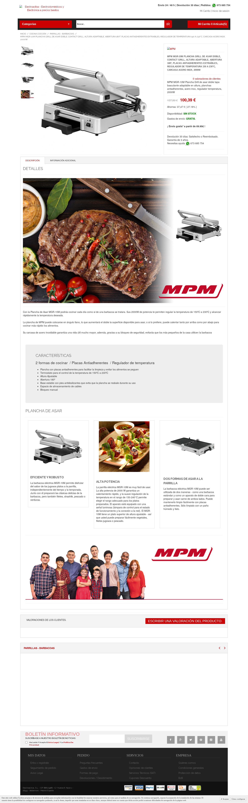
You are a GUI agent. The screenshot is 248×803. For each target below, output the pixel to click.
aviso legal (53, 742)
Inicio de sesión (220, 11)
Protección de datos (189, 773)
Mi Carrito (205, 11)
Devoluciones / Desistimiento (96, 778)
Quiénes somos (187, 763)
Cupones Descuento (140, 778)
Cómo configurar (238, 799)
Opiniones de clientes (141, 768)
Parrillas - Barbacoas (62, 34)
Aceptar (225, 799)
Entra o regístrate (39, 763)
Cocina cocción (38, 34)
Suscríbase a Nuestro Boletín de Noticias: (50, 738)
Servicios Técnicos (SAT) (142, 773)
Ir (168, 24)
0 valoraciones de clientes (207, 78)
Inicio (23, 34)
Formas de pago (89, 773)
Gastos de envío (89, 768)
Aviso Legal (36, 773)
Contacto (134, 763)
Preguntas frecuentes (91, 763)
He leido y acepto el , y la (51, 743)
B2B (180, 778)
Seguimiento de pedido (43, 768)
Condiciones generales (191, 768)
